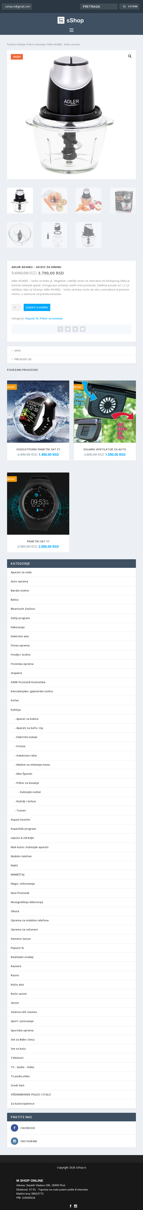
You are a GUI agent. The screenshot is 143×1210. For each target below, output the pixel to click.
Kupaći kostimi (20, 819)
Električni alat (20, 636)
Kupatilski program (23, 828)
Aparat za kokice (27, 719)
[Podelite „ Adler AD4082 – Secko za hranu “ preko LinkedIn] (75, 329)
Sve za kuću (18, 1048)
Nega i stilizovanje (23, 883)
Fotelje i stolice (20, 654)
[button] (130, 56)
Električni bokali (26, 737)
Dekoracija (18, 627)
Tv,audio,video (20, 1076)
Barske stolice (20, 590)
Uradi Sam (17, 1085)
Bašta (14, 599)
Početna (11, 44)
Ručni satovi (19, 993)
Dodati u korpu (37, 307)
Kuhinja (21, 44)
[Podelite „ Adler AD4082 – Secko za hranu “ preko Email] (82, 329)
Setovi (15, 1003)
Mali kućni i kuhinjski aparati (29, 847)
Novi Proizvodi (20, 893)
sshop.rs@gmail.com (17, 6)
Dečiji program (20, 618)
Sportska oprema (22, 1030)
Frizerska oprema (22, 664)
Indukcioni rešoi (26, 755)
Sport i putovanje (22, 1021)
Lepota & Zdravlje (22, 838)
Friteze (20, 746)
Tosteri (21, 810)
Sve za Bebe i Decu (23, 1039)
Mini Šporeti (24, 774)
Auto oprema (19, 581)
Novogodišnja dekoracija (27, 902)
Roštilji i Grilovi (26, 801)
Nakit (14, 865)
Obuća (15, 911)
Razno (15, 975)
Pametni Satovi (21, 939)
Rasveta (16, 966)
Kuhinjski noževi (30, 792)
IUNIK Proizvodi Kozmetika (28, 682)
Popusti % (31, 318)
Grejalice (16, 673)
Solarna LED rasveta (24, 1012)
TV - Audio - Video (22, 1067)
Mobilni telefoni (21, 856)
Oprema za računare (24, 929)
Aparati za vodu (21, 572)
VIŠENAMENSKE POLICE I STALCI (31, 1094)
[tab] (71, 350)
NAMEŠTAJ (17, 874)
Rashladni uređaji (22, 957)
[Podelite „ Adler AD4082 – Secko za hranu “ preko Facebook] (60, 329)
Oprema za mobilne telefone (30, 920)
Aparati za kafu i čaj (29, 728)
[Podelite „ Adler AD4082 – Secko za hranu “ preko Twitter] (68, 329)
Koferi (15, 700)
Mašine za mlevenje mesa (33, 764)
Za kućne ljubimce (22, 1103)
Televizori (17, 1058)
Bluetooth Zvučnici (23, 608)
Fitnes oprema (20, 645)
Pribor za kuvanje (36, 44)
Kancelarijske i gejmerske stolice (32, 691)
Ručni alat (17, 984)
